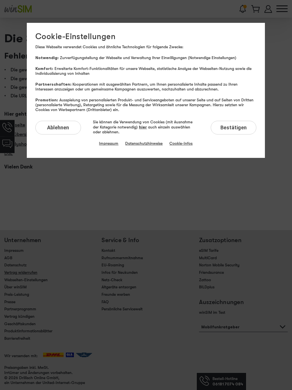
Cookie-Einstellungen (75, 36)
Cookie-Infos (180, 143)
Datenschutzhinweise (144, 143)
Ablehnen (58, 127)
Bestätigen (233, 127)
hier (143, 126)
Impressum (108, 143)
